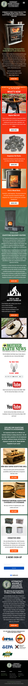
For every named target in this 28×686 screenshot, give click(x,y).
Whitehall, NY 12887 (4, 675)
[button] (24, 2)
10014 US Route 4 (4, 673)
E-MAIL (19, 676)
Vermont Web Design (10, 681)
